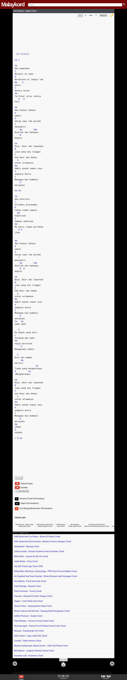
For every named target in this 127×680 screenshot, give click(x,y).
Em (16, 60)
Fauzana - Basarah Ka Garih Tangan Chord (33, 596)
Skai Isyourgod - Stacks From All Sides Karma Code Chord (40, 626)
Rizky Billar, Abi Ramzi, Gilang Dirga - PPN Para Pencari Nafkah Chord (45, 571)
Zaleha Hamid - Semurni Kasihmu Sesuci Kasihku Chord (39, 551)
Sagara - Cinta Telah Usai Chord (28, 601)
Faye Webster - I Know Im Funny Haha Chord (34, 621)
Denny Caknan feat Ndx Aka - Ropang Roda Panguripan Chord (42, 611)
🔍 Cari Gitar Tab (22, 491)
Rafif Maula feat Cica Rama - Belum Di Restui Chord (37, 536)
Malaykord (12, 4)
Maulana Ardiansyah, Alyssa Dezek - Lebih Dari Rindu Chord (41, 646)
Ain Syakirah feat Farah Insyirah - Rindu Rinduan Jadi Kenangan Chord (45, 576)
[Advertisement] (64, 34)
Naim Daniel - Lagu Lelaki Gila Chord (30, 636)
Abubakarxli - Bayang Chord (26, 546)
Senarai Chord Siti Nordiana (31, 499)
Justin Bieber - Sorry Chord (26, 561)
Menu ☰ (103, 15)
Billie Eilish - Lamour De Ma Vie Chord (31, 556)
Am (16, 93)
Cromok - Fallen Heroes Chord (27, 641)
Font (90, 15)
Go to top (19, 478)
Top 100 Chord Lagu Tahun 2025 (28, 566)
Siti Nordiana (22, 54)
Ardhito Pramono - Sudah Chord (28, 616)
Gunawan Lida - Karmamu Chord (28, 656)
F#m (35, 129)
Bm (16, 82)
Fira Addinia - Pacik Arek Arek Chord (30, 581)
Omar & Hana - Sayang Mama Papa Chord (33, 606)
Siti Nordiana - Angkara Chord (25, 11)
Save (80, 15)
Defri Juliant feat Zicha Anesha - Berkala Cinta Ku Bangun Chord (42, 541)
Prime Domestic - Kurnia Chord (27, 591)
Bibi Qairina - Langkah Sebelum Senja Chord (34, 651)
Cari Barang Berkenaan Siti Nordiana (35, 508)
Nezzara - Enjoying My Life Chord (29, 631)
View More (63, 660)
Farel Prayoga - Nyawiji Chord (27, 586)
